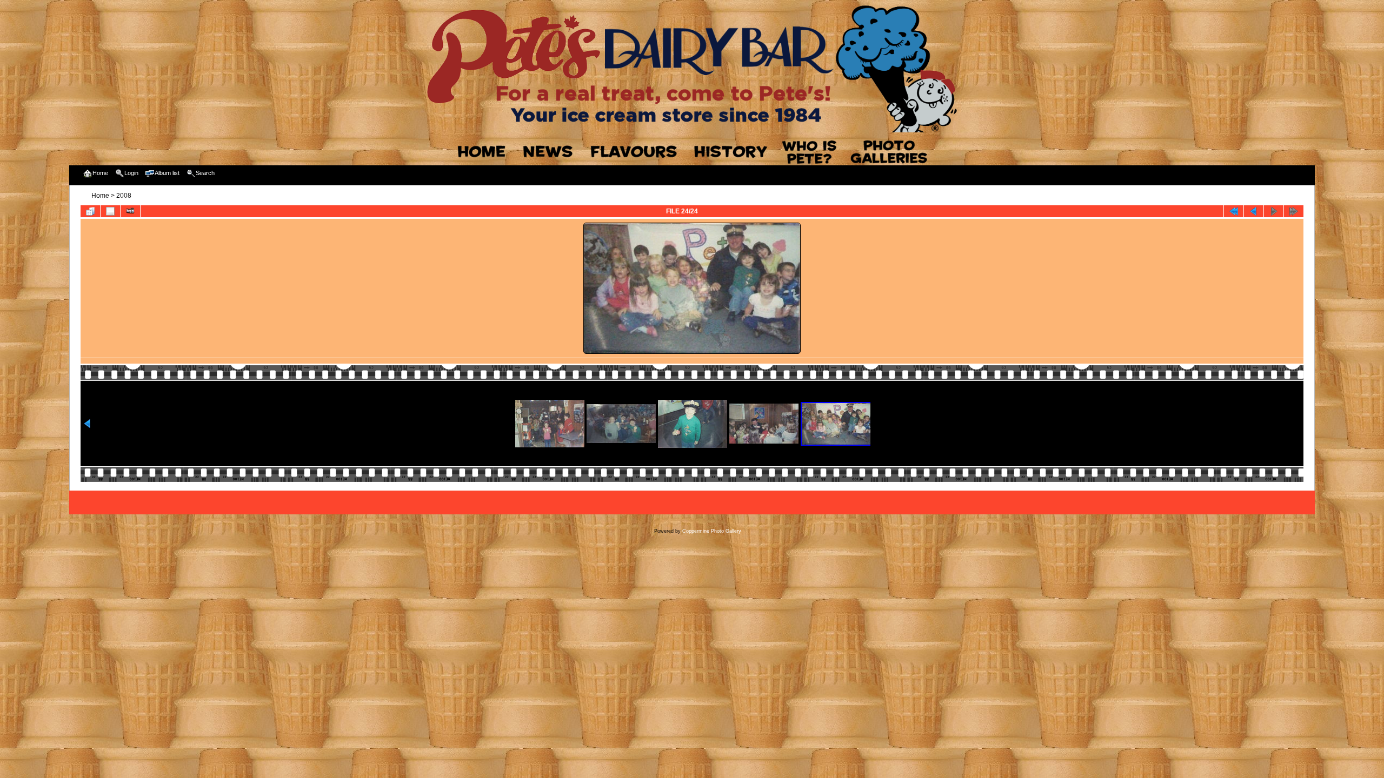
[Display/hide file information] (110, 211)
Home (100, 195)
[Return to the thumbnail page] (90, 211)
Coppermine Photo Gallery (711, 531)
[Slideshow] (130, 211)
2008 (123, 195)
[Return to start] (1233, 211)
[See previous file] (1253, 211)
